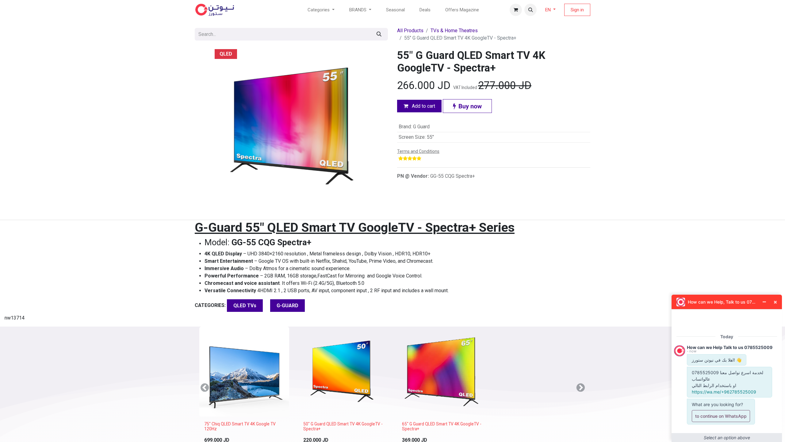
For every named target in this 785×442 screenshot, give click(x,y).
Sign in (577, 10)
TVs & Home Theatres (454, 30)
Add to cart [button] (423, 106)
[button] (530, 10)
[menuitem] (395, 10)
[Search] (379, 34)
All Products (410, 30)
